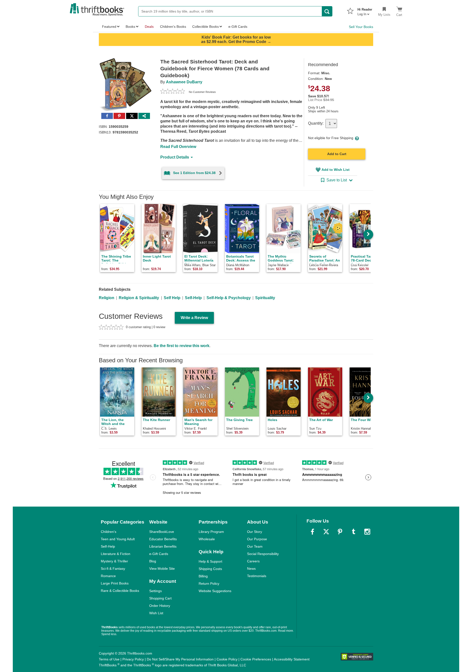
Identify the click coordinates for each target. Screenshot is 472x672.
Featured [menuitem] (109, 27)
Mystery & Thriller (114, 561)
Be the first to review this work (181, 346)
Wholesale (207, 539)
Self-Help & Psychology (228, 298)
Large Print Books (115, 583)
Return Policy (209, 583)
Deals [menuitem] (149, 27)
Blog (152, 561)
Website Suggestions (215, 591)
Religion (106, 298)
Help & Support (210, 561)
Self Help (172, 298)
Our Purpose (257, 539)
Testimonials (256, 576)
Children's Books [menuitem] (173, 27)
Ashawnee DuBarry (184, 82)
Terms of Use (109, 659)
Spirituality (265, 298)
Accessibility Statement (292, 659)
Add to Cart (336, 154)
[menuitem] (364, 10)
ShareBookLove (161, 532)
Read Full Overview (178, 147)
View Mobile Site (162, 568)
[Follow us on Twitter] (326, 532)
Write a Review (194, 318)
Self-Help (193, 298)
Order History (159, 606)
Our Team (255, 546)
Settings (155, 591)
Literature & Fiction (115, 554)
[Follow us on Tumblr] (353, 532)
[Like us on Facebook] (312, 532)
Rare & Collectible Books (120, 591)
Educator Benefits (163, 539)
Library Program (211, 532)
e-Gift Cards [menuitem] (237, 27)
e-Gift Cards (158, 554)
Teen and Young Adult (118, 539)
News (251, 568)
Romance (108, 576)
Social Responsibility (263, 554)
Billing (203, 576)
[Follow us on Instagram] (367, 532)
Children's (108, 532)
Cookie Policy (227, 659)
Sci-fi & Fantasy (113, 568)
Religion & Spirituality (139, 298)
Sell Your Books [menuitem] (361, 27)
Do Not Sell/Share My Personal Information (180, 659)
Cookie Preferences (255, 659)
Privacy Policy (133, 659)
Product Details (174, 157)
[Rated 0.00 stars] (172, 92)
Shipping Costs (210, 569)
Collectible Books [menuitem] (205, 27)
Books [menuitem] (130, 27)
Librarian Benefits (163, 546)
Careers (253, 561)
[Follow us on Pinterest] (340, 532)
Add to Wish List (336, 170)
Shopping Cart (160, 598)
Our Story (254, 532)
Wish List (156, 613)
